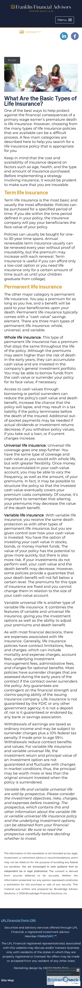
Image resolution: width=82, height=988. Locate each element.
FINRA (41, 936)
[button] (64, 19)
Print (12, 60)
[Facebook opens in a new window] (75, 38)
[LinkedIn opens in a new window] (64, 38)
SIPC (50, 936)
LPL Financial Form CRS (18, 920)
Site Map (7, 980)
